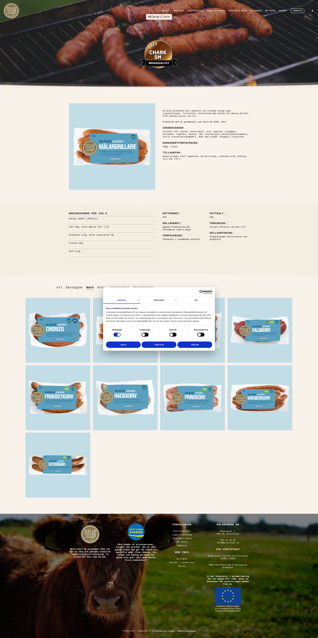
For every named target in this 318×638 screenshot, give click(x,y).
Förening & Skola (182, 538)
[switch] (145, 335)
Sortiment (182, 559)
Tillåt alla (195, 345)
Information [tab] (159, 300)
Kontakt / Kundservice (182, 563)
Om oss (182, 566)
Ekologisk (74, 287)
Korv (90, 287)
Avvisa (123, 345)
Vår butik (182, 542)
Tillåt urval (159, 345)
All (59, 287)
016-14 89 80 (227, 540)
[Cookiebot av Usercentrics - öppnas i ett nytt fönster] (201, 292)
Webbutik (182, 546)
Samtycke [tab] (122, 300)
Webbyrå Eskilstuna (186, 631)
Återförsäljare (182, 531)
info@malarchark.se (228, 543)
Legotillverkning (182, 535)
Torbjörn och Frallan (165, 631)
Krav (101, 287)
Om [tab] (196, 300)
